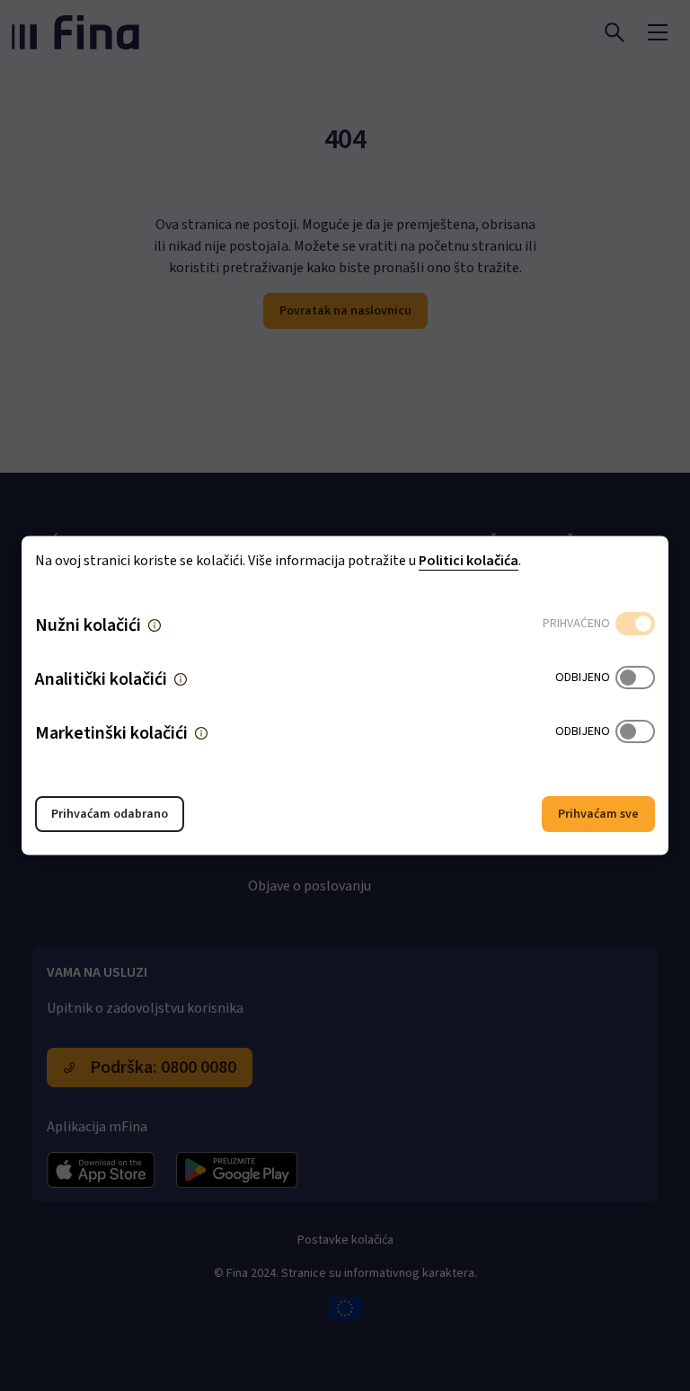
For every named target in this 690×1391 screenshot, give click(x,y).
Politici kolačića (468, 561)
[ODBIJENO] (635, 679)
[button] (154, 625)
